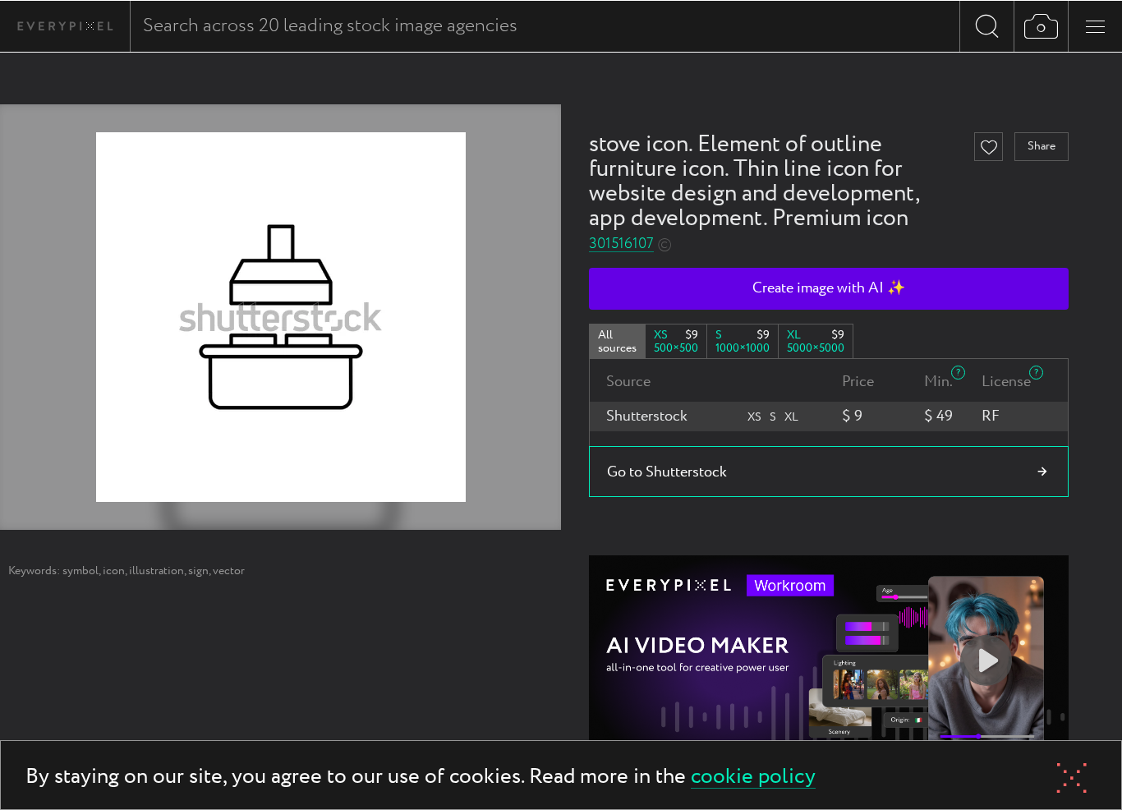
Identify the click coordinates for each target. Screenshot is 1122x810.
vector (229, 571)
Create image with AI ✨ (828, 288)
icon (114, 571)
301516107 (621, 244)
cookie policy (753, 777)
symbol (80, 571)
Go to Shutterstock (667, 472)
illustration (156, 571)
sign (198, 571)
